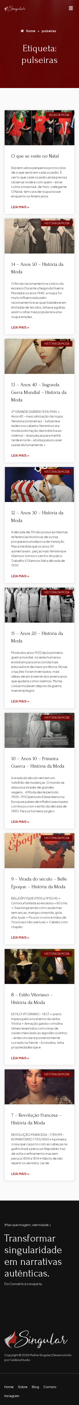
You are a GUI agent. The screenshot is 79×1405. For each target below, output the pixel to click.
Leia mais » (20, 207)
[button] (71, 8)
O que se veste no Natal (35, 156)
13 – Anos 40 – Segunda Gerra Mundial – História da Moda (38, 392)
